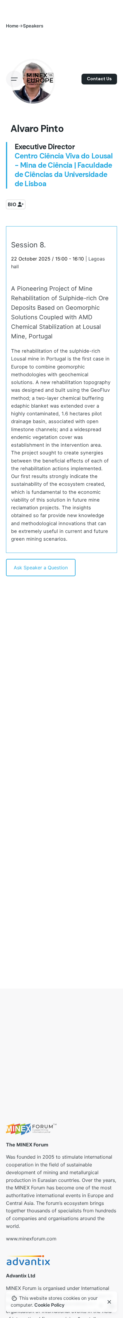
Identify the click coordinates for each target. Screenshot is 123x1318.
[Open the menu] (14, 79)
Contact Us (99, 79)
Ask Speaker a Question (41, 568)
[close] (109, 1302)
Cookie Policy (49, 1305)
